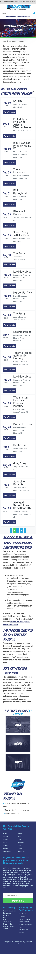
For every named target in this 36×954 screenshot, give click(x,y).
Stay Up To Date (18, 85)
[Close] (31, 53)
